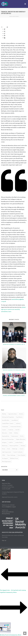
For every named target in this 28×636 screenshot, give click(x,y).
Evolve (21, 436)
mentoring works (14, 445)
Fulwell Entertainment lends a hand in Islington (14, 395)
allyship (4, 414)
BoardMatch (15, 420)
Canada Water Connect (7, 423)
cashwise (18, 423)
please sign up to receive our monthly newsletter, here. (13, 309)
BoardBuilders (5, 420)
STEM (3, 455)
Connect (4, 429)
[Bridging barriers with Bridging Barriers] (14, 358)
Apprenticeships (12, 414)
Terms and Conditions (8, 511)
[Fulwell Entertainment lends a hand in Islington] (14, 383)
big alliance (19, 417)
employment (14, 436)
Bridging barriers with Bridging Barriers (14, 370)
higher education (20, 439)
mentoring (4, 445)
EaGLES (17, 429)
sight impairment (6, 452)
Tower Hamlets (21, 455)
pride (8, 448)
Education (4, 433)
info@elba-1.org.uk (10, 506)
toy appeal (5, 458)
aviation (21, 414)
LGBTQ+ (11, 442)
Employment (16, 16)
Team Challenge (11, 455)
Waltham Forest (14, 458)
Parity (3, 448)
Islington (4, 442)
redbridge (14, 448)
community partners (15, 426)
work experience (6, 461)
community (5, 426)
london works (19, 442)
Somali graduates (18, 452)
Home (10, 16)
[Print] (8, 27)
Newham (23, 445)
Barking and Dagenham (8, 417)
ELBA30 (16, 433)
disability (10, 429)
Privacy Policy (6, 513)
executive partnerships (8, 439)
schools (22, 448)
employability (5, 436)
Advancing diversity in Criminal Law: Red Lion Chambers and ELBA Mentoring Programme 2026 (14, 344)
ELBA (10, 433)
